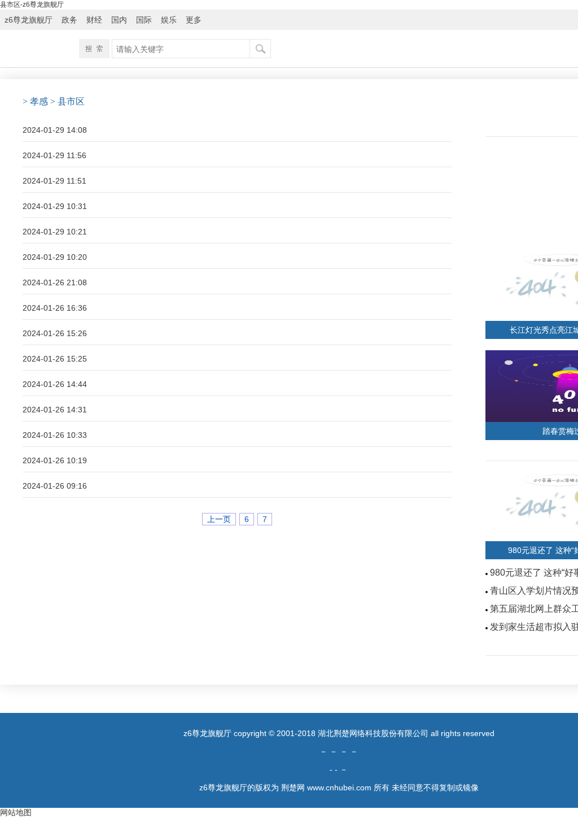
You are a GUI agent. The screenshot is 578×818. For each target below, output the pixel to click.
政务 (69, 19)
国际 (144, 19)
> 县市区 (67, 101)
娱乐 (169, 19)
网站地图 (16, 812)
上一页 (219, 519)
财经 (94, 19)
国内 (119, 19)
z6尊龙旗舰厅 (28, 19)
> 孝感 (35, 101)
